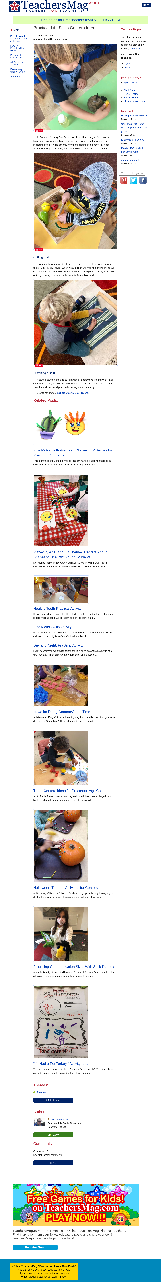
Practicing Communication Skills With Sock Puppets (74, 967)
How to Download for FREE (17, 48)
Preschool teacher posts (17, 56)
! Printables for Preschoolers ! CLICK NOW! (80, 20)
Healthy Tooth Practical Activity (57, 608)
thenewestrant (59, 1119)
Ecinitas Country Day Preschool (73, 393)
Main (16, 30)
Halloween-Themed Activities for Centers (65, 888)
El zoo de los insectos (132, 139)
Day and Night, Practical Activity (58, 645)
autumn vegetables (131, 160)
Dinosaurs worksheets (135, 101)
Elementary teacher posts (17, 70)
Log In (127, 67)
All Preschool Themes (17, 63)
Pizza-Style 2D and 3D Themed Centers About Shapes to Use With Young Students (70, 554)
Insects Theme (131, 97)
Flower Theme (131, 94)
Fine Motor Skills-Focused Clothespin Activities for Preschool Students (72, 452)
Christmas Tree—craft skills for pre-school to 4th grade (134, 128)
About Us (15, 76)
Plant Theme (130, 90)
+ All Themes (53, 1100)
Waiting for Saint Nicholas (134, 115)
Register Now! (35, 1247)
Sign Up (53, 1162)
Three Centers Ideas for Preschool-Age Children (71, 791)
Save (41, 131)
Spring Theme (131, 82)
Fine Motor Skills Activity (52, 627)
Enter (146, 4)
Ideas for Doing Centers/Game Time (61, 712)
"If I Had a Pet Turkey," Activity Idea (61, 1064)
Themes (41, 1092)
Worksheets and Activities (18, 38)
